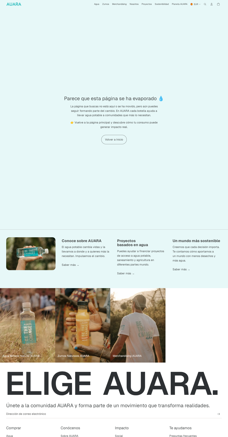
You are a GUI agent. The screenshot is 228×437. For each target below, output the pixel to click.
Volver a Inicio (114, 139)
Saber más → (70, 265)
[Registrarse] (218, 414)
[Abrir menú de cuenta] (211, 4)
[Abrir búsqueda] (205, 4)
